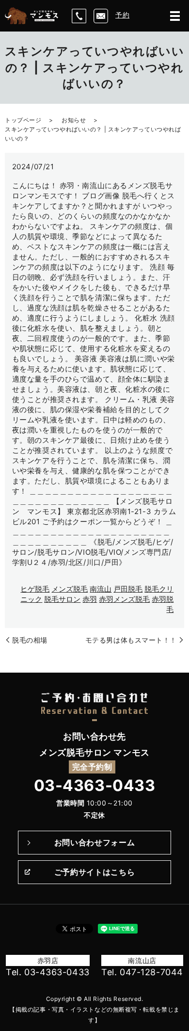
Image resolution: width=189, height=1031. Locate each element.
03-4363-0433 (95, 785)
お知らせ (74, 120)
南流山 (100, 589)
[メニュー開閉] (175, 16)
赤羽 (89, 599)
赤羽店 (48, 960)
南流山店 (142, 960)
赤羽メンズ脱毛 (124, 599)
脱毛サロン (62, 599)
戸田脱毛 (127, 589)
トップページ (23, 120)
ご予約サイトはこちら (94, 872)
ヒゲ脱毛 (34, 589)
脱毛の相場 (29, 640)
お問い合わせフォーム (94, 842)
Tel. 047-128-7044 (142, 972)
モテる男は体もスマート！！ (131, 640)
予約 (122, 15)
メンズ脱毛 (69, 589)
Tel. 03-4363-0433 (48, 972)
